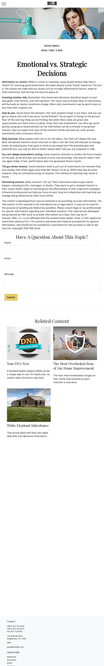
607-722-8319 (18, 629)
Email (7, 258)
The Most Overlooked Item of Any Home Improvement (73, 365)
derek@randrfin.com (15, 647)
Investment (11, 660)
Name (7, 242)
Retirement (11, 657)
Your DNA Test (18, 363)
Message (9, 274)
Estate (9, 663)
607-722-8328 (18, 626)
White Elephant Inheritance (28, 425)
